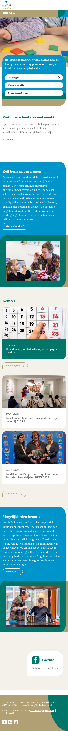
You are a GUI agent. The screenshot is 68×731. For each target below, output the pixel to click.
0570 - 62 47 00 (9, 705)
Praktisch (11, 571)
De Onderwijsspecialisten (42, 710)
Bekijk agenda (13, 365)
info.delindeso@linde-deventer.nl (36, 705)
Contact (10, 139)
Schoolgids (14, 77)
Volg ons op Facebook (45, 668)
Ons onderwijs (16, 85)
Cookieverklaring (10, 713)
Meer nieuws (13, 493)
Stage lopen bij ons (18, 93)
